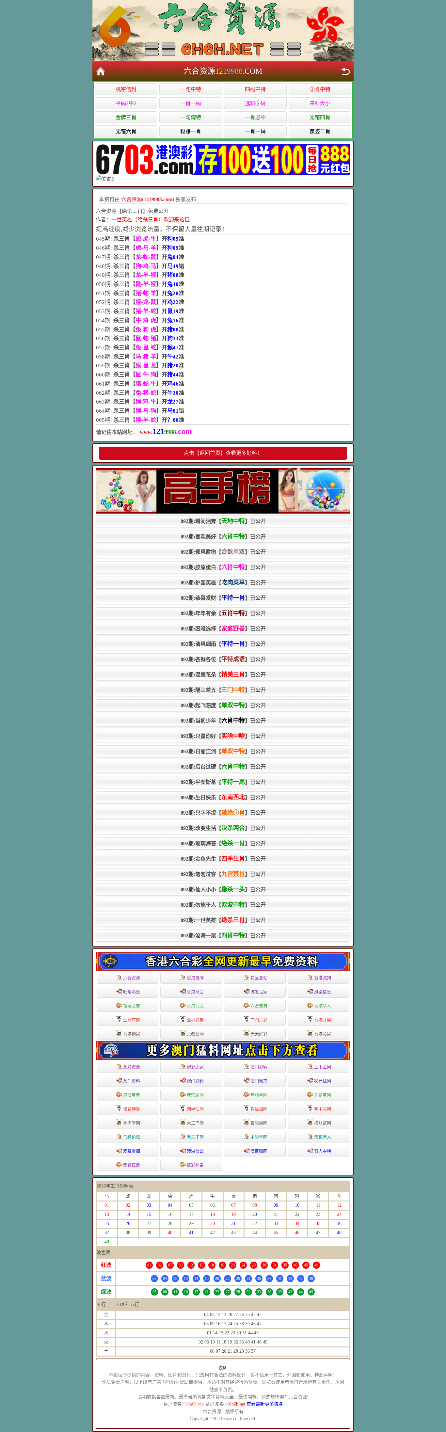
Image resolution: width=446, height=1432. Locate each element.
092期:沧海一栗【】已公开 (223, 935)
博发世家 (258, 991)
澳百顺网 (258, 1151)
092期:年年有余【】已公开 (223, 613)
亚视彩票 (195, 1019)
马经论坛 (131, 1137)
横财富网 (322, 1123)
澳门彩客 (258, 1066)
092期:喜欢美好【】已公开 (223, 536)
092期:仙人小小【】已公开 (223, 889)
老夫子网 (195, 1137)
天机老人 (322, 1137)
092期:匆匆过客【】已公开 (223, 874)
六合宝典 (258, 1005)
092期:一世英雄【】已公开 (223, 920)
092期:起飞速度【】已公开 (223, 705)
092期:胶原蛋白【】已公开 (223, 567)
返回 (345, 71)
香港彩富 (322, 1033)
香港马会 (195, 991)
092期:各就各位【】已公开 (223, 659)
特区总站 (258, 977)
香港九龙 (195, 1005)
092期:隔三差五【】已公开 (223, 690)
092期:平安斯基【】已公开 (223, 782)
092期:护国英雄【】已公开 (223, 582)
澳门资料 (131, 1080)
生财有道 (131, 1019)
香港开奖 (322, 1019)
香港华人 (322, 1005)
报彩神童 (195, 1165)
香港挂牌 (195, 977)
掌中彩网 (322, 1108)
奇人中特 (322, 1151)
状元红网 (322, 1080)
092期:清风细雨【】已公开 (223, 644)
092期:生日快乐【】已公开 (223, 797)
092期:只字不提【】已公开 (223, 812)
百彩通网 (258, 1123)
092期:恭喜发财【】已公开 (223, 598)
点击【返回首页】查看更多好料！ (223, 453)
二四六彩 (258, 1019)
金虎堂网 (131, 1123)
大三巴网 (195, 1123)
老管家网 (195, 1094)
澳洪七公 (195, 1151)
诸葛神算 (131, 1108)
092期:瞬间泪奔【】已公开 (223, 521)
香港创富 (131, 1033)
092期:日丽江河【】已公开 (223, 751)
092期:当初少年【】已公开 (223, 720)
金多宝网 (322, 1094)
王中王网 (322, 1066)
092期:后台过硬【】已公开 (223, 766)
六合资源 (131, 977)
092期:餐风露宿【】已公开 (223, 552)
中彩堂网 (258, 1137)
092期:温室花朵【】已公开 (223, 674)
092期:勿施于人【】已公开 (223, 904)
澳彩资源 (131, 1066)
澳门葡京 (258, 1080)
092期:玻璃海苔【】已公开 (223, 843)
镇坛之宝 (131, 1005)
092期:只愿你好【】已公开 (223, 736)
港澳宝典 (131, 1094)
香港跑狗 (322, 977)
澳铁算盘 (131, 1165)
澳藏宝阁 (131, 1151)
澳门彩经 (195, 1080)
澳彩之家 (195, 1066)
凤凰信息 (322, 991)
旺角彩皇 (131, 991)
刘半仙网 (195, 1108)
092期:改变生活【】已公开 (223, 828)
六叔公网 (195, 1033)
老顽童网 (258, 1094)
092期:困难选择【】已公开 (223, 628)
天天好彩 (258, 1033)
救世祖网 (258, 1108)
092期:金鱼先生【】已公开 (223, 858)
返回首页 (100, 71)
